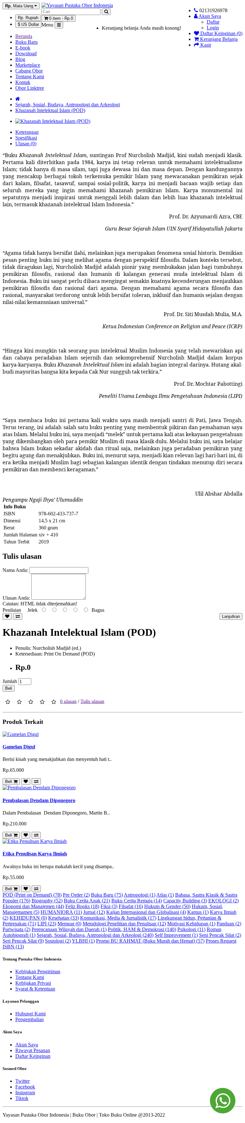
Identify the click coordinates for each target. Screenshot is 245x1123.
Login (213, 27)
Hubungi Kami (30, 1013)
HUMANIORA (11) (61, 912)
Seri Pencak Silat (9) (23, 941)
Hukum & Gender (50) (167, 906)
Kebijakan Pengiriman (37, 971)
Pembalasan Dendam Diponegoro (39, 800)
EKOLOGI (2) (223, 900)
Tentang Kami (29, 76)
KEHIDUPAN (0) (28, 918)
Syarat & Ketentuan (35, 988)
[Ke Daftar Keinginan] (7, 616)
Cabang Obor (29, 70)
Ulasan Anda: (16, 598)
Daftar (213, 22)
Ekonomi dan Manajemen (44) (33, 906)
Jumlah (10, 681)
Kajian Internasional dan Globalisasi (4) (146, 912)
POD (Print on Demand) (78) (32, 895)
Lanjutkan (231, 616)
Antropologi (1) (139, 895)
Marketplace (27, 65)
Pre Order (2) (76, 895)
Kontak (22, 82)
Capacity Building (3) (185, 900)
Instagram (25, 1092)
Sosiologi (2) (58, 941)
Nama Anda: (15, 570)
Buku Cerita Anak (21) (87, 900)
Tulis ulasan (92, 701)
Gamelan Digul (19, 746)
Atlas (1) (165, 895)
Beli (8, 688)
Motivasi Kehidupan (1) (191, 923)
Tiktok (21, 1098)
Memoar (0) (69, 923)
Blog (20, 59)
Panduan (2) (229, 923)
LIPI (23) (46, 923)
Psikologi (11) (191, 929)
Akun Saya (26, 1044)
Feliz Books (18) (82, 906)
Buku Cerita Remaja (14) (136, 900)
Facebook (25, 1086)
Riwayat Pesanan (32, 1050)
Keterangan (27, 132)
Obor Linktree (29, 88)
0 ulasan (68, 701)
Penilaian (12, 610)
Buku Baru (26, 42)
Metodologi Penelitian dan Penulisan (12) (124, 923)
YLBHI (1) (83, 941)
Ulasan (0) (25, 143)
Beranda (23, 36)
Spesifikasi (26, 137)
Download (26, 53)
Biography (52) (47, 900)
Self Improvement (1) (176, 935)
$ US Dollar (28, 24)
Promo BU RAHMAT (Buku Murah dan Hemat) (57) (150, 941)
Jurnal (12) (94, 912)
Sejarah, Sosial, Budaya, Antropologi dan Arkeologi (67, 104)
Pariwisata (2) (16, 929)
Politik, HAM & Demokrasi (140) (142, 929)
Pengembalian (29, 1019)
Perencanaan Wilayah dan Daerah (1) (69, 929)
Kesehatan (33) (63, 918)
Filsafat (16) (131, 906)
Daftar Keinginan (32, 1056)
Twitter (22, 1081)
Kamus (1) (198, 912)
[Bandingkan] (17, 616)
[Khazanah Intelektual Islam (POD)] (52, 121)
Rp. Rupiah (28, 17)
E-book (22, 47)
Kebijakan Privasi (33, 983)
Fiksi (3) (108, 906)
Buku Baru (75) (107, 895)
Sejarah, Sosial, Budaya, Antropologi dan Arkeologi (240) (95, 935)
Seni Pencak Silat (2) (220, 935)
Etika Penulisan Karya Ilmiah (35, 853)
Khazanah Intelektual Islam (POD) (50, 110)
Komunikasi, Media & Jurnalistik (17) (118, 918)
